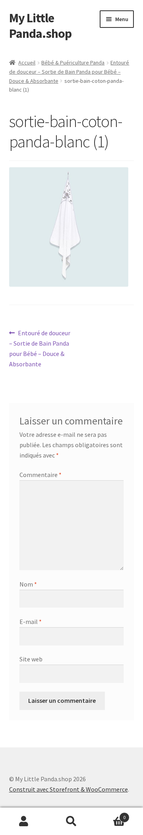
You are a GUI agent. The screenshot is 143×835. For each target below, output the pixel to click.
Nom (28, 584)
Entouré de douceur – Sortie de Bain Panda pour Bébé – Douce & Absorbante (69, 71)
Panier (110, 814)
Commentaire (40, 475)
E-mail (30, 622)
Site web (31, 659)
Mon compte (24, 821)
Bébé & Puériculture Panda (72, 62)
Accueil (26, 62)
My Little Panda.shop (40, 25)
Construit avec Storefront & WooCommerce (68, 789)
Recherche (71, 821)
